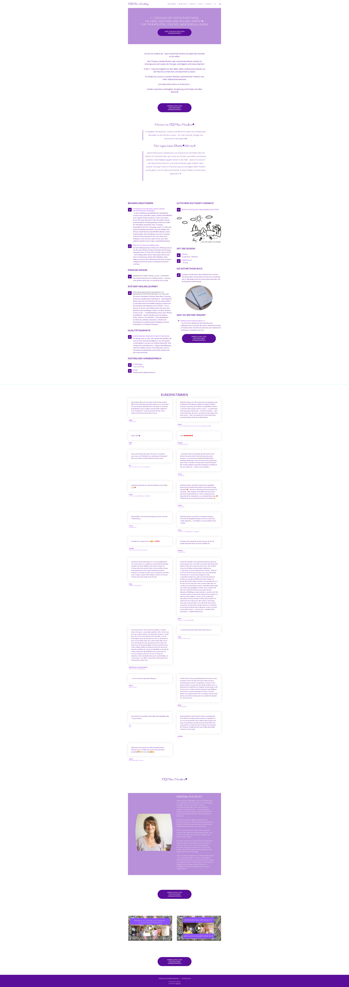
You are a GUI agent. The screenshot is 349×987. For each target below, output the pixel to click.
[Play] (130, 939)
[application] (150, 928)
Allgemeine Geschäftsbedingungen (169, 978)
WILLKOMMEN (172, 4)
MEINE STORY (183, 4)
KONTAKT (208, 4)
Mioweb (178, 983)
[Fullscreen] (170, 939)
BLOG (201, 4)
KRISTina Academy (138, 4)
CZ (215, 4)
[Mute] (164, 939)
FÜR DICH (192, 4)
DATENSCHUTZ (186, 978)
